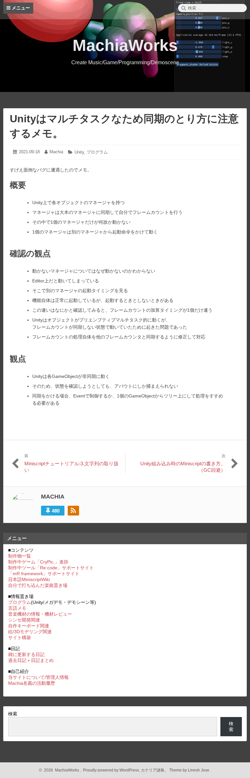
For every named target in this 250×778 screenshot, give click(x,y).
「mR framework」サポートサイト (43, 573)
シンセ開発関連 (24, 619)
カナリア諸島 (153, 770)
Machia (56, 151)
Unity (79, 152)
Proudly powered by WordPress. (111, 770)
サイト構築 (19, 637)
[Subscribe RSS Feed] (73, 511)
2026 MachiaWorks (60, 770)
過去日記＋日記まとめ (31, 660)
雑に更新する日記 (26, 654)
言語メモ (17, 608)
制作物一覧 (19, 556)
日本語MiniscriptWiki (29, 579)
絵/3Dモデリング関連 (30, 631)
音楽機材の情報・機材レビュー (40, 614)
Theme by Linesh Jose (189, 770)
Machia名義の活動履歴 (31, 683)
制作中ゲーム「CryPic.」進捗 (38, 561)
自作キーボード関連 (28, 625)
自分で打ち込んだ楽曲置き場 (37, 585)
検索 (12, 713)
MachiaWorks (125, 45)
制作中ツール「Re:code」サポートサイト (51, 567)
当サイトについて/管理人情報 (38, 677)
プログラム (97, 152)
